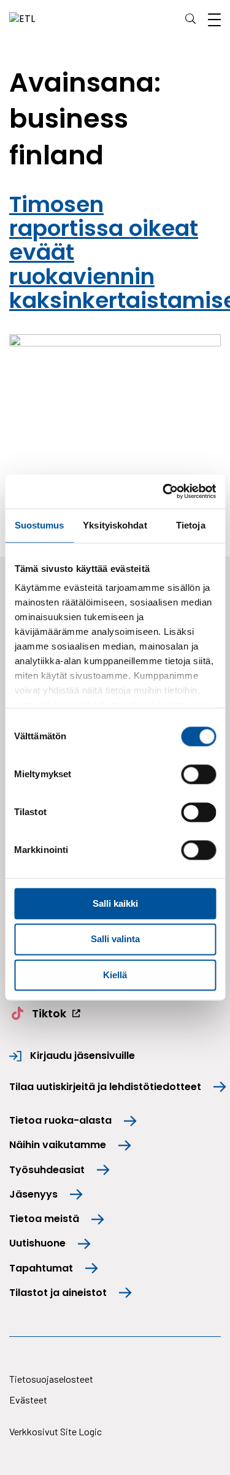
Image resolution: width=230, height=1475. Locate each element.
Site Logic (81, 1431)
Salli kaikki (115, 903)
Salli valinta (115, 939)
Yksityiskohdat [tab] (115, 525)
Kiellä (115, 975)
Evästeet (28, 1399)
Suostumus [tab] (39, 525)
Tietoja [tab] (190, 525)
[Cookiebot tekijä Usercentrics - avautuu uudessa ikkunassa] (164, 491)
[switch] (198, 774)
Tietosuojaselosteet (51, 1379)
